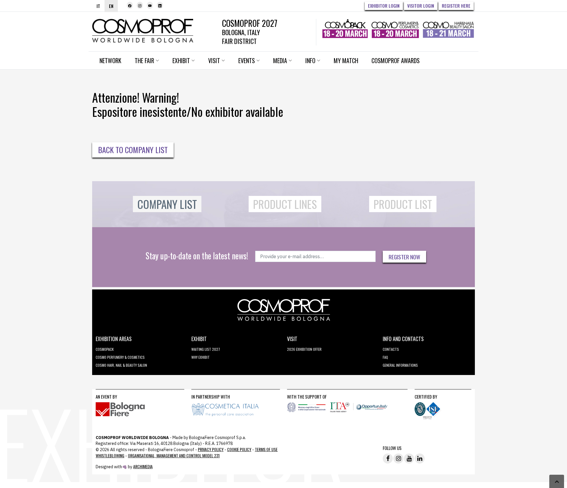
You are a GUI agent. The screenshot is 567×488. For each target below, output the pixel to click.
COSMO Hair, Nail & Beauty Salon (121, 365)
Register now (404, 257)
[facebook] (130, 5)
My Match (346, 60)
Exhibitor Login (384, 5)
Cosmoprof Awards (396, 60)
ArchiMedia (143, 466)
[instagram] (140, 5)
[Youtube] (150, 5)
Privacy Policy (211, 449)
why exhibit (200, 357)
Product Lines (285, 204)
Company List (167, 204)
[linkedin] (160, 5)
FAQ (385, 357)
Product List (403, 204)
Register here (456, 5)
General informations (400, 365)
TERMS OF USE (266, 449)
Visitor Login (420, 5)
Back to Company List (133, 149)
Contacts (391, 349)
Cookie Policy (239, 449)
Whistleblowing (110, 455)
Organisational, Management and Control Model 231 (174, 455)
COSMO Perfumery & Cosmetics (120, 357)
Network (110, 60)
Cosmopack (105, 349)
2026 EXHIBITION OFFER (304, 349)
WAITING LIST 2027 (205, 349)
